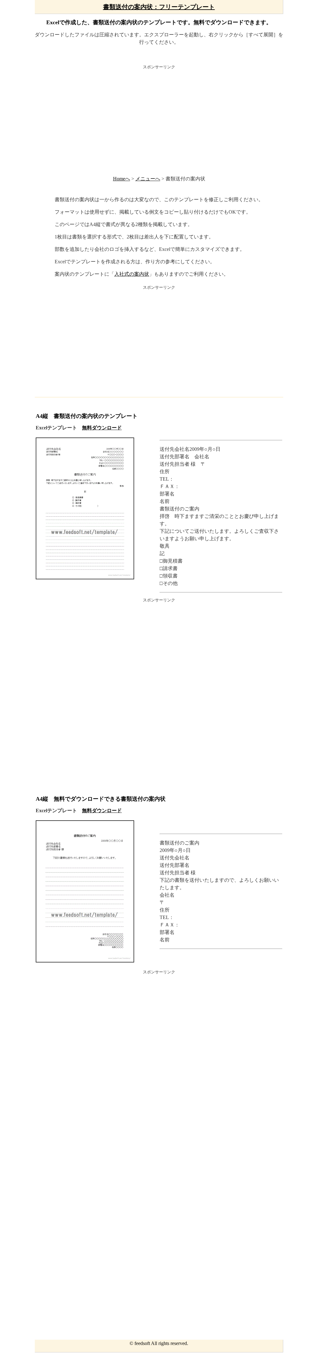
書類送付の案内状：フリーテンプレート (159, 6)
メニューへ (147, 178)
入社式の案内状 (131, 274)
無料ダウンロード (102, 427)
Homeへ (121, 178)
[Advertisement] (159, 119)
